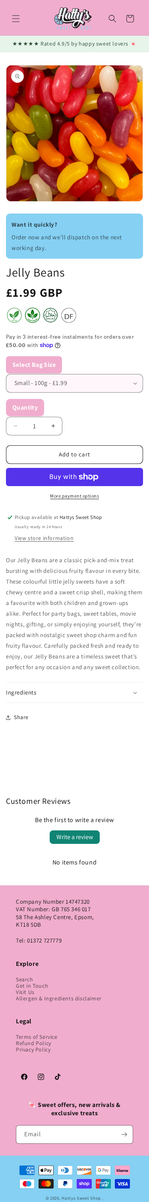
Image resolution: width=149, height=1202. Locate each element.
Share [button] (21, 717)
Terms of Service (37, 1037)
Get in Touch (32, 986)
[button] (16, 18)
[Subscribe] (124, 1134)
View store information (44, 538)
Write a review (74, 837)
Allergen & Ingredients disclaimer (59, 998)
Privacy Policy (33, 1049)
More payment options (74, 496)
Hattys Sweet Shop (81, 1198)
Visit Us (25, 992)
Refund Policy (33, 1043)
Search (24, 979)
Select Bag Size (34, 365)
